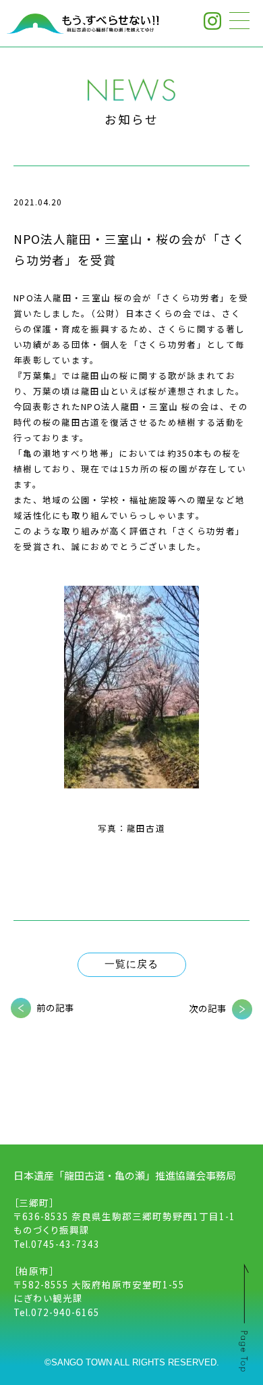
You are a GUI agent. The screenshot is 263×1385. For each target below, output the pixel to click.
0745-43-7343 (65, 1244)
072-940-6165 (65, 1312)
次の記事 (208, 1008)
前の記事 (55, 1007)
